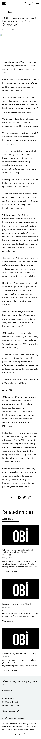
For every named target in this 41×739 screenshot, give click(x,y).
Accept (18, 734)
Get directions (8, 711)
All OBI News (8, 519)
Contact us (7, 690)
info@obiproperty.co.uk (13, 718)
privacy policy (29, 729)
